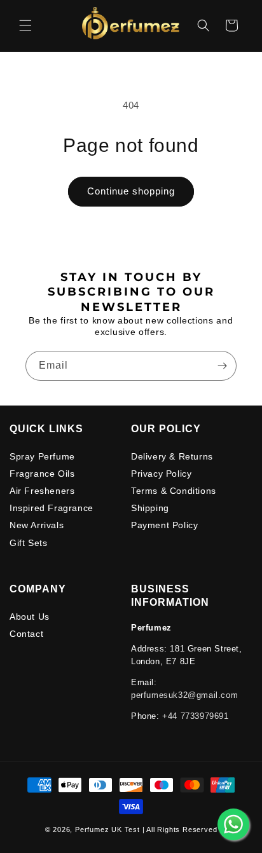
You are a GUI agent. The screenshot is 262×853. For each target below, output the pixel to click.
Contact (26, 634)
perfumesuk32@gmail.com (184, 695)
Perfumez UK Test (107, 829)
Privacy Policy (161, 473)
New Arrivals (37, 525)
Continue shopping (131, 191)
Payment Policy (164, 525)
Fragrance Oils (42, 473)
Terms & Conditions (173, 491)
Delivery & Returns (172, 456)
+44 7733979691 (195, 716)
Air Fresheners (42, 491)
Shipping (150, 508)
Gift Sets (28, 543)
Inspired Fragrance (51, 508)
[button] (25, 25)
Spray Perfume (42, 456)
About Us (30, 616)
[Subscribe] (222, 366)
